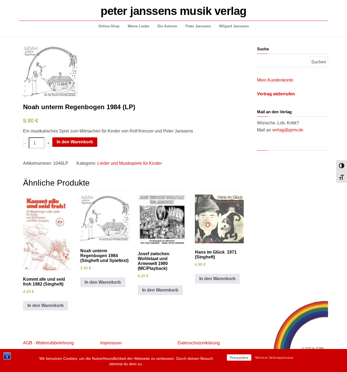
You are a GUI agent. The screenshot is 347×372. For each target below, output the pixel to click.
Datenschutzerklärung (199, 343)
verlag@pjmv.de (287, 130)
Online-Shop (109, 26)
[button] (25, 143)
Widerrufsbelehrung (55, 343)
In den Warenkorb (75, 142)
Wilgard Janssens (234, 26)
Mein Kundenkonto (275, 80)
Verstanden (239, 357)
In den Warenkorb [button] (45, 305)
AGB (27, 343)
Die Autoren (167, 26)
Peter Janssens (198, 26)
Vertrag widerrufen (276, 94)
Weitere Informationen (274, 357)
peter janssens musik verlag (173, 11)
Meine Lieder (138, 26)
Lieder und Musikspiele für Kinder (129, 163)
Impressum (110, 343)
